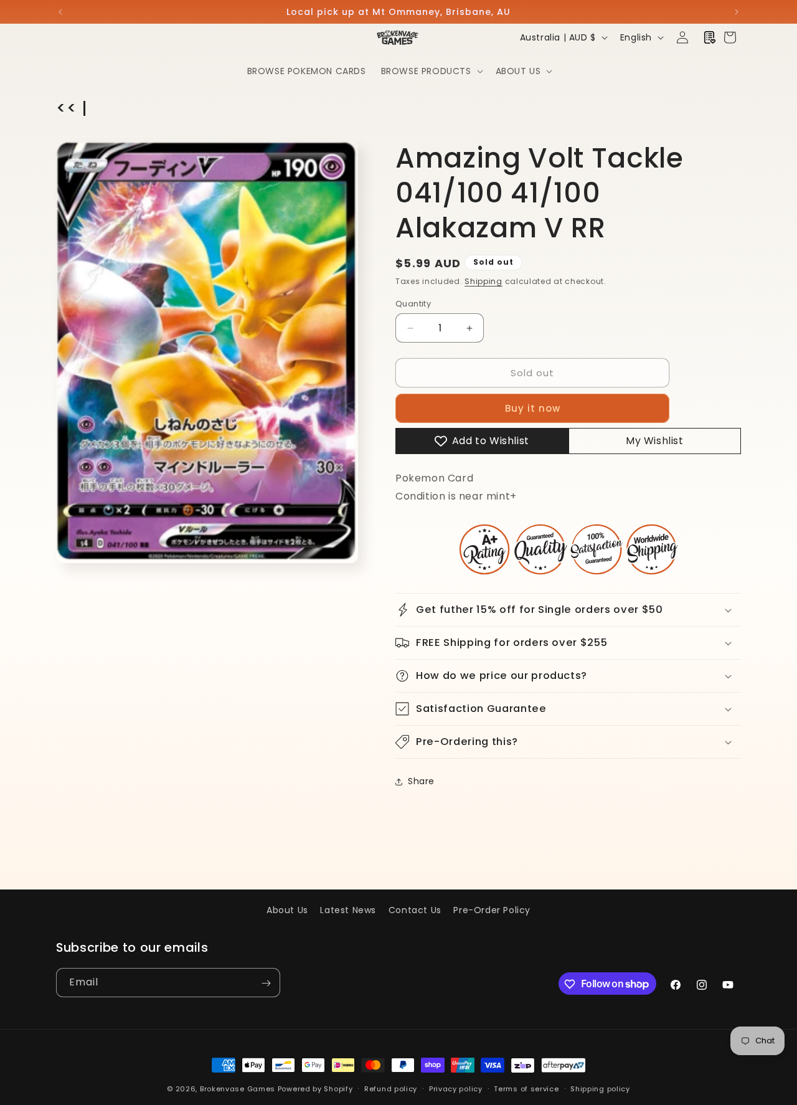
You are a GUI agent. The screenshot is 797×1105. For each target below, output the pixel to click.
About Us (287, 910)
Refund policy (390, 1088)
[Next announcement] (736, 12)
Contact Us (415, 910)
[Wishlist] (710, 37)
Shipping (483, 281)
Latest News (348, 910)
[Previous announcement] (60, 12)
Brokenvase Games (237, 1089)
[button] (431, 71)
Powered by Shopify (315, 1089)
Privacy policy (456, 1088)
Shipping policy (600, 1088)
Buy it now (532, 408)
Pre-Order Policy (492, 910)
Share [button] (421, 781)
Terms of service (526, 1088)
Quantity (413, 304)
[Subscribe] (266, 983)
